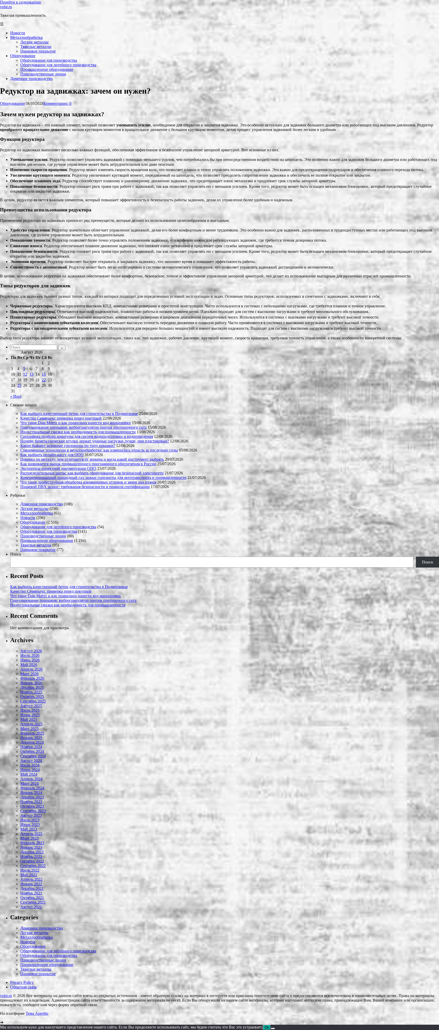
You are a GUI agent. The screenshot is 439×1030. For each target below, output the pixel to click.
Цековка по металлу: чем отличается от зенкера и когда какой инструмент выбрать (92, 459)
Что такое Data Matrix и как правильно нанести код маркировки (75, 423)
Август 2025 (31, 706)
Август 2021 (31, 907)
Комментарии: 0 (57, 103)
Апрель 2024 (31, 779)
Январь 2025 (31, 738)
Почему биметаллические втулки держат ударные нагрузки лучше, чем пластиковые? (94, 441)
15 (44, 374)
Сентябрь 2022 (33, 865)
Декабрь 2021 (32, 888)
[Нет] (273, 1028)
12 (25, 374)
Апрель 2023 (31, 834)
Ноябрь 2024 (31, 747)
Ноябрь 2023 (31, 802)
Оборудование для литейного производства (58, 527)
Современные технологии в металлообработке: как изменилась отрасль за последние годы (99, 450)
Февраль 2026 (32, 678)
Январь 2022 (31, 884)
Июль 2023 (29, 820)
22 (44, 380)
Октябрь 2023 (32, 806)
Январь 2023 (31, 847)
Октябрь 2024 (32, 751)
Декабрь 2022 (32, 852)
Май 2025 (28, 719)
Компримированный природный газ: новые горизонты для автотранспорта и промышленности (103, 477)
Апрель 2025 (31, 724)
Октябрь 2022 (32, 861)
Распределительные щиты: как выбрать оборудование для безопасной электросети (92, 473)
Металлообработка (36, 513)
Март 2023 (29, 838)
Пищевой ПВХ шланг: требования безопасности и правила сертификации (85, 487)
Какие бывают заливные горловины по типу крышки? (67, 445)
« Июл (15, 396)
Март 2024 (29, 783)
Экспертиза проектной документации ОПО (58, 468)
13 (31, 374)
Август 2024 (31, 760)
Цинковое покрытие (38, 549)
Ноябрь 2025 (31, 692)
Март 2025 (29, 728)
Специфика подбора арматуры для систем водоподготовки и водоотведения (86, 436)
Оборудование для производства (48, 531)
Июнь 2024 (30, 770)
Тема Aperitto (37, 1013)
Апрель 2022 (31, 879)
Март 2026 (29, 674)
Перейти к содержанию (20, 2)
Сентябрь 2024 (33, 756)
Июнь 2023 (30, 824)
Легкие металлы (34, 508)
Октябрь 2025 (32, 696)
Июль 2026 (29, 655)
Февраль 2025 (32, 733)
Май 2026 (28, 664)
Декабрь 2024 (32, 742)
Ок (267, 1027)
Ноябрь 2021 (31, 893)
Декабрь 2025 (32, 687)
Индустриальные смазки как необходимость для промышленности (78, 432)
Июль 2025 (29, 710)
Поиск (15, 554)
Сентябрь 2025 (33, 701)
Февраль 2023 (32, 843)
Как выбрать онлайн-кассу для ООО (52, 455)
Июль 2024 (29, 765)
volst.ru (6, 7)
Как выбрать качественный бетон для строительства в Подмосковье (79, 413)
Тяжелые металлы (35, 545)
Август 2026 (31, 651)
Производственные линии (43, 536)
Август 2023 (31, 815)
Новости (27, 518)
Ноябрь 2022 (31, 856)
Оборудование (12, 103)
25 (19, 385)
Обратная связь (23, 987)
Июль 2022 (29, 870)
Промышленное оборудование (46, 540)
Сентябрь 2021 (33, 902)
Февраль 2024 (32, 788)
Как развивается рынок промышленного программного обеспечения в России (88, 464)
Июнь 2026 (30, 660)
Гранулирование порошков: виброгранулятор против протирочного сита (83, 427)
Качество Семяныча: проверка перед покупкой (61, 418)
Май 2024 (28, 774)
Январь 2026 (31, 683)
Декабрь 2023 (32, 797)
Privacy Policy (22, 982)
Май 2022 (28, 875)
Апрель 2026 (31, 669)
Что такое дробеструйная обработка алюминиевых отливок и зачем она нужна (88, 482)
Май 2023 (28, 829)
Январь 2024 (31, 792)
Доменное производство (41, 504)
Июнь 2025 (30, 715)
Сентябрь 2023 (33, 811)
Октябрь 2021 (32, 897)
